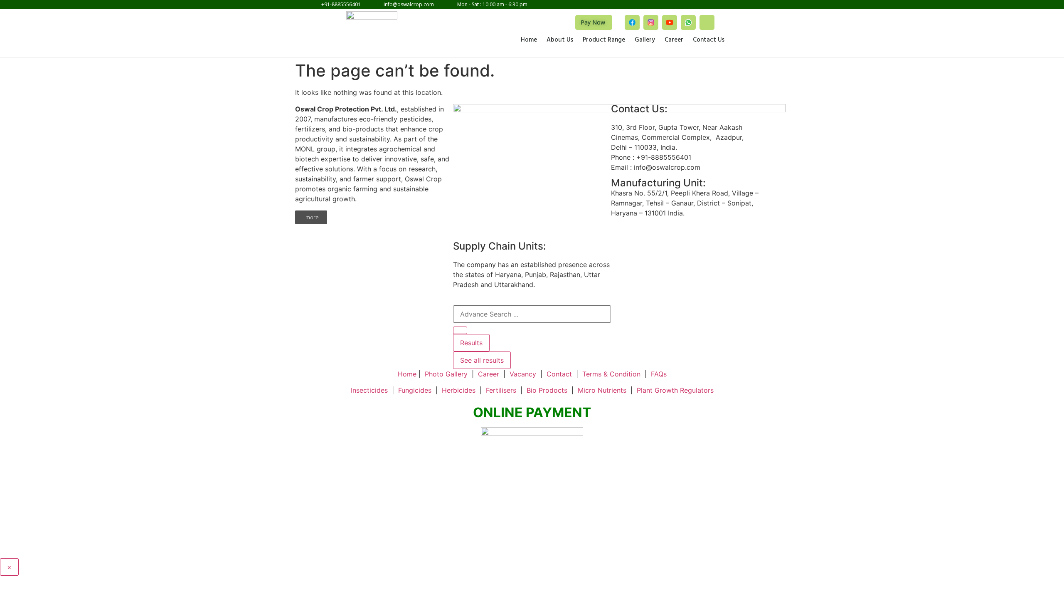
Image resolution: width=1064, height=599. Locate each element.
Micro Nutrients (602, 390)
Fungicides (414, 390)
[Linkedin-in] (706, 22)
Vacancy (523, 374)
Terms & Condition (611, 374)
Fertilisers (501, 390)
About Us (560, 41)
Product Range (604, 41)
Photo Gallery (446, 374)
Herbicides (458, 390)
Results (471, 343)
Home (529, 41)
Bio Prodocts (547, 390)
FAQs (659, 374)
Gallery (645, 41)
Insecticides (369, 390)
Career (674, 41)
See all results (482, 360)
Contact (559, 374)
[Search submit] (460, 330)
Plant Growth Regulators (675, 390)
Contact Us (708, 41)
